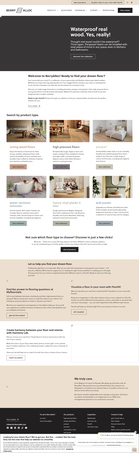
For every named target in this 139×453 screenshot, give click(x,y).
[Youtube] (26, 428)
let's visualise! (79, 312)
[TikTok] (22, 428)
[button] (52, 10)
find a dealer (33, 106)
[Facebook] (8, 428)
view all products (69, 249)
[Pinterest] (15, 428)
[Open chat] (134, 450)
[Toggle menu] (57, 10)
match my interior (16, 358)
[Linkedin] (19, 428)
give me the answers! (17, 315)
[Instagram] (11, 428)
